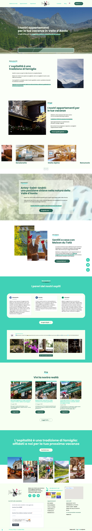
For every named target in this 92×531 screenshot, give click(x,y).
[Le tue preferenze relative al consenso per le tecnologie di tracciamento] (2, 530)
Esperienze (33, 3)
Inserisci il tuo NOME (17, 507)
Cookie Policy (20, 529)
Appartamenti (23, 3)
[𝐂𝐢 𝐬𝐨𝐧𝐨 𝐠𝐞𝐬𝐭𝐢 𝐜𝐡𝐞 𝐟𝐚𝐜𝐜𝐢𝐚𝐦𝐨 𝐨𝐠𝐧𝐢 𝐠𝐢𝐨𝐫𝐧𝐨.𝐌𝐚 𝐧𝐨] (46, 346)
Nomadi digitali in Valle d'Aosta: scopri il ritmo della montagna (21, 401)
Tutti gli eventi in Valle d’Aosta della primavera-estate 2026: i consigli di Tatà (70, 401)
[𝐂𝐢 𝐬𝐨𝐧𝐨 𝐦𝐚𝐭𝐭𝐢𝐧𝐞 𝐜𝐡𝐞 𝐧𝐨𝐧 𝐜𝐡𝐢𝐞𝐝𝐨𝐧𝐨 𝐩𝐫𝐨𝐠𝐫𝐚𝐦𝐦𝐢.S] (60, 346)
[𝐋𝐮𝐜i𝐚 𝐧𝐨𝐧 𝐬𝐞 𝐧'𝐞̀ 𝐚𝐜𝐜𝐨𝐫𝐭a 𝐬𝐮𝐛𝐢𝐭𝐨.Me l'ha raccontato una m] (17, 346)
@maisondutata (19, 333)
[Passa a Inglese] (69, 3)
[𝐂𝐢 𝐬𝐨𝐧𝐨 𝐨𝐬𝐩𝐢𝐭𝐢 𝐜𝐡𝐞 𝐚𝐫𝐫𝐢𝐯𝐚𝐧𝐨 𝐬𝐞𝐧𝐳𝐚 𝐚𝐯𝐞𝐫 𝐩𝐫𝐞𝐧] (31, 346)
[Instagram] (34, 495)
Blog (65, 3)
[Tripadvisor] (38, 495)
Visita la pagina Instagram (46, 355)
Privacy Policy (12, 529)
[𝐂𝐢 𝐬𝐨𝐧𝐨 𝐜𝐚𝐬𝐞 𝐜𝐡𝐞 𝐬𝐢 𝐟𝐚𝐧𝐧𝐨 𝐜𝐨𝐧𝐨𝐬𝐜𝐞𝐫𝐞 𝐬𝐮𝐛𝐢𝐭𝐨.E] (75, 346)
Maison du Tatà (13, 3)
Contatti (59, 3)
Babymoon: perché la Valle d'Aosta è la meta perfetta (44, 401)
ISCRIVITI (15, 524)
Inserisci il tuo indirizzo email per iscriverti (22, 513)
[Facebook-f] (29, 495)
